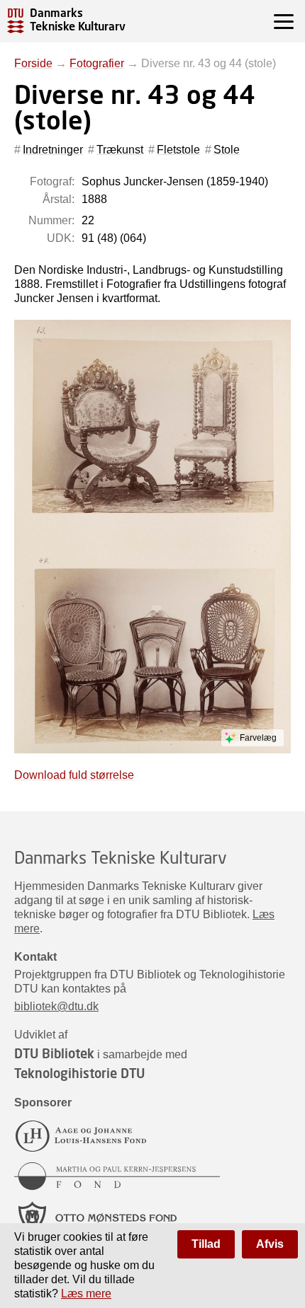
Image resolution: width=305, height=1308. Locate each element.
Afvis (270, 1244)
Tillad (206, 1244)
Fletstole (178, 150)
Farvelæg (258, 738)
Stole (227, 150)
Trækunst (119, 150)
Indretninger (53, 150)
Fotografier (97, 63)
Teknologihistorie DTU (79, 1073)
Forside (33, 63)
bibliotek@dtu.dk (56, 1006)
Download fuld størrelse (74, 775)
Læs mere (86, 1293)
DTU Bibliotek (54, 1053)
